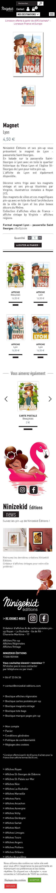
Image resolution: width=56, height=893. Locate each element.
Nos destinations (27, 14)
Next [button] (50, 399)
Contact (20, 9)
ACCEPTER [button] (34, 880)
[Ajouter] (40, 238)
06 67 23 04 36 (13, 677)
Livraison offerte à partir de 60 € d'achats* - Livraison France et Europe (28, 22)
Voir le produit (12, 274)
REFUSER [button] (10, 886)
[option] (28, 95)
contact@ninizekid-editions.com (23, 685)
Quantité (19, 238)
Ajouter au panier (28, 245)
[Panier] (33, 9)
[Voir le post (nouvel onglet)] (15, 540)
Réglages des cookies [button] (17, 744)
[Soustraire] (30, 238)
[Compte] (28, 9)
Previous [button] (6, 399)
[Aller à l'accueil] (7, 9)
